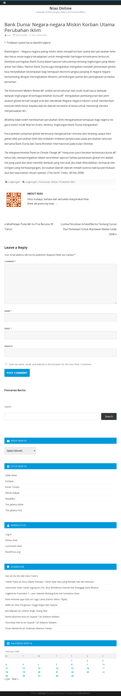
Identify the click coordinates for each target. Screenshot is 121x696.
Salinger (42, 693)
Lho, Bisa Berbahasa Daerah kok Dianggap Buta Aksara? (69, 587)
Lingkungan (14, 181)
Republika (10, 498)
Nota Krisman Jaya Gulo (17, 599)
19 (24, 672)
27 (39, 675)
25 (7, 675)
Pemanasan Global (48, 181)
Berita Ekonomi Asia (15, 616)
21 (57, 672)
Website (8, 346)
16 (88, 668)
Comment (10, 261)
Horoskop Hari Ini (14, 622)
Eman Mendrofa (13, 628)
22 (72, 672)
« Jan (7, 679)
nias (9, 35)
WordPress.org (12, 551)
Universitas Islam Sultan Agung (21, 587)
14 (57, 668)
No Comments (39, 35)
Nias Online (60, 8)
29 (72, 675)
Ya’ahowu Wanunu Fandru (39, 628)
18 (7, 672)
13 (39, 668)
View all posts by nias (42, 203)
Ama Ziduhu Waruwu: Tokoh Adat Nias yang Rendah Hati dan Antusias (58, 581)
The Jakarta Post (13, 510)
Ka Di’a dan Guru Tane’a (25, 575)
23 (88, 672)
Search (7, 406)
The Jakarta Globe (14, 504)
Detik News (11, 475)
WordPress (84, 693)
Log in (8, 534)
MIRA (8, 604)
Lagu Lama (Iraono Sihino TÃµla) (50, 599)
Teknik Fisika (11, 581)
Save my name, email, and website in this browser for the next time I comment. (50, 364)
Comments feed (13, 546)
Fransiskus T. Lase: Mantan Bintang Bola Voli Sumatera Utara (48, 593)
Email (8, 328)
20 (39, 672)
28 (57, 675)
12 (24, 668)
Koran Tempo (12, 486)
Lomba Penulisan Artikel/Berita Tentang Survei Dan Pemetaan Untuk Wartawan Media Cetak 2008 (89, 229)
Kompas (9, 481)
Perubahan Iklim (67, 181)
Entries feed (11, 540)
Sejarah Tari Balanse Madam (44, 616)
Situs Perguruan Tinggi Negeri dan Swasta (36, 604)
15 (72, 668)
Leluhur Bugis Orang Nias (34, 610)
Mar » (15, 679)
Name (8, 311)
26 (24, 675)
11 (7, 668)
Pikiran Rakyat (12, 492)
